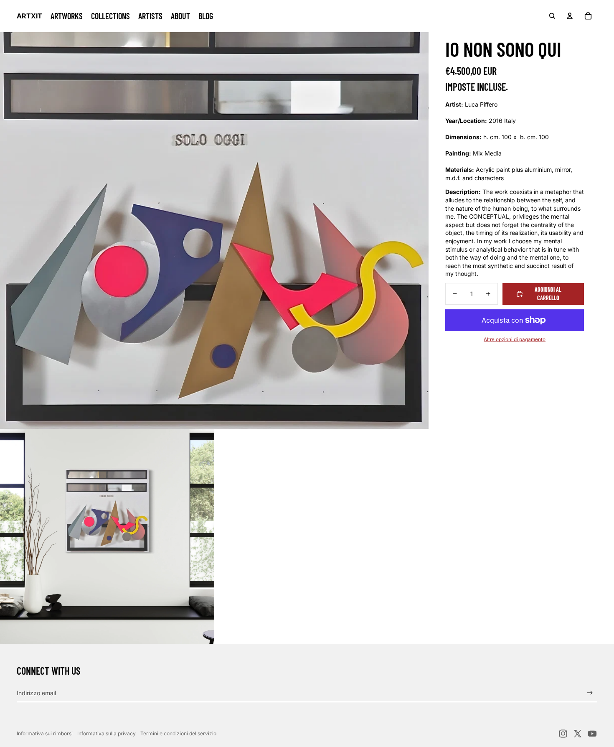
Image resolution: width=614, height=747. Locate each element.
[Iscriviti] (590, 693)
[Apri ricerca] (552, 16)
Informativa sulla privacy (106, 733)
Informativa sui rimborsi (45, 733)
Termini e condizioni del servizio (178, 733)
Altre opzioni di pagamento (514, 339)
